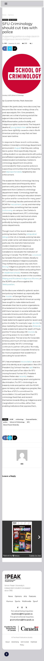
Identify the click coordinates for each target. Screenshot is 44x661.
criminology (19, 419)
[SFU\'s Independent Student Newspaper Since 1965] (18, 578)
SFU (28, 422)
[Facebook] (4, 48)
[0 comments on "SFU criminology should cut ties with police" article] (15, 48)
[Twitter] (9, 48)
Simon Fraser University (11, 425)
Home (4, 15)
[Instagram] (22, 607)
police (5, 422)
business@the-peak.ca (22, 614)
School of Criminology (17, 422)
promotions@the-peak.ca (22, 620)
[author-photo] (22, 460)
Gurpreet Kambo (31, 419)
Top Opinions (12, 20)
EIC (6, 43)
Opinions (11, 15)
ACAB (11, 419)
